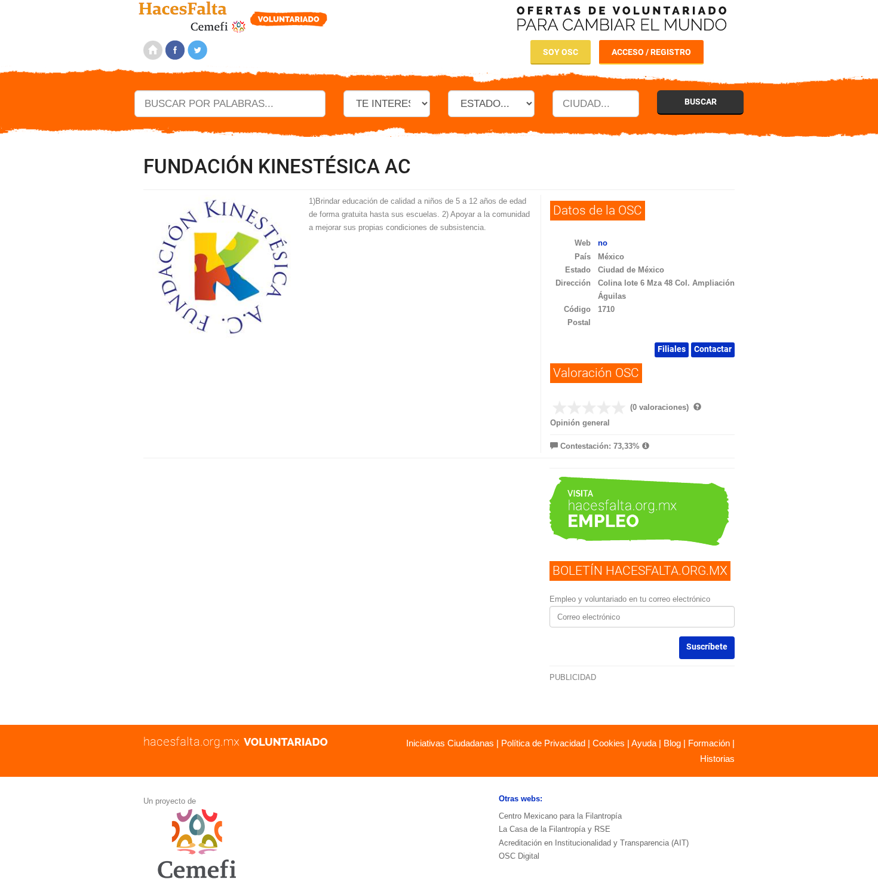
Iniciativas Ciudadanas (450, 743)
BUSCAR (700, 101)
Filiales (672, 349)
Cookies (609, 743)
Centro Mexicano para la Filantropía (560, 815)
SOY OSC (560, 52)
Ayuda (643, 743)
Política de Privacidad (543, 743)
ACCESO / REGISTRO (651, 52)
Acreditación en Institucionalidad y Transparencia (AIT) (594, 842)
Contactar (713, 349)
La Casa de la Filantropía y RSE (554, 829)
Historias (717, 759)
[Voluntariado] (233, 15)
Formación (709, 743)
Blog (672, 743)
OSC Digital (519, 856)
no (602, 242)
